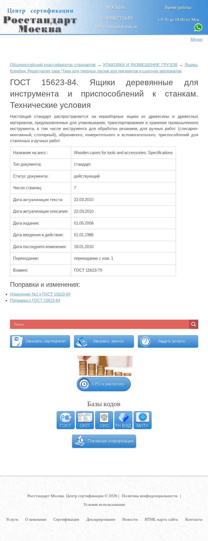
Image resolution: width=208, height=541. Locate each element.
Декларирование (100, 519)
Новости (130, 519)
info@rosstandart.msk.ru (116, 26)
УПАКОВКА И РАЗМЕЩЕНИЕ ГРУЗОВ (140, 64)
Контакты (193, 519)
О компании (35, 519)
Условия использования (104, 504)
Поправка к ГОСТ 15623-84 (35, 300)
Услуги (12, 519)
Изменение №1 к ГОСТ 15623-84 (40, 294)
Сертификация (66, 519)
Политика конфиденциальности (149, 495)
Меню (196, 39)
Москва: (116, 7)
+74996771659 (116, 18)
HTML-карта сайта (161, 519)
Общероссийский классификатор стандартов (53, 64)
